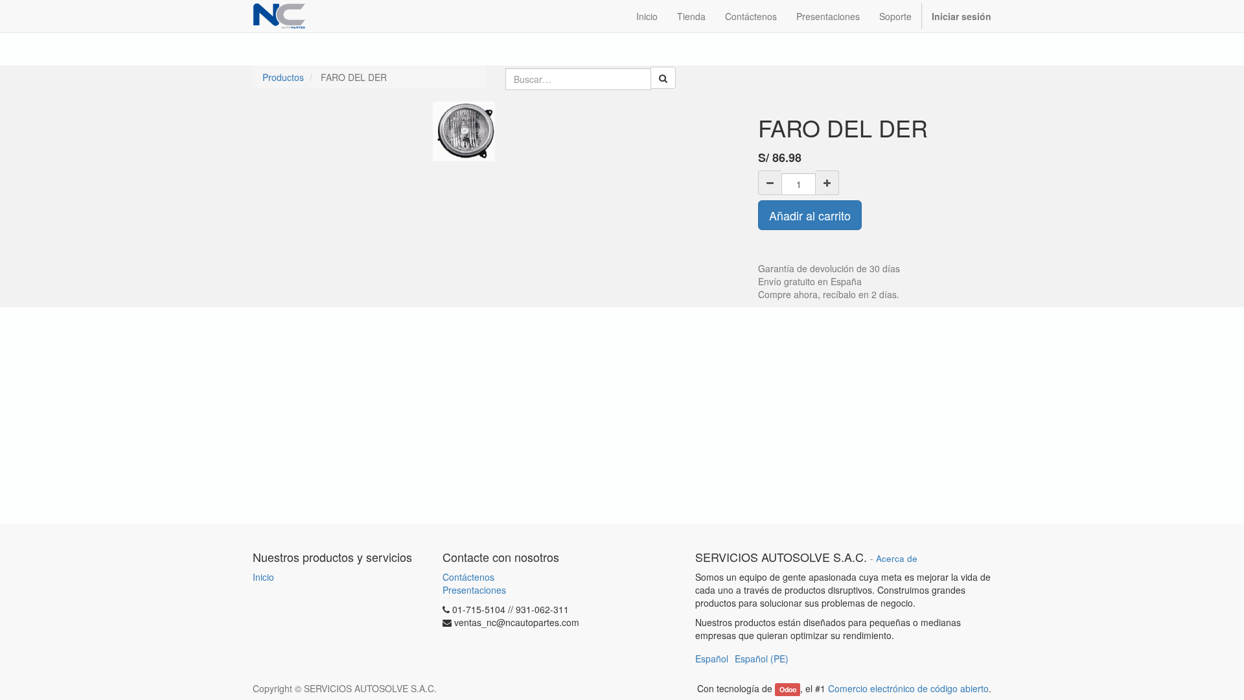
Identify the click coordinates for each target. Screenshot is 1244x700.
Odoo (787, 689)
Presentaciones (474, 589)
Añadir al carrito (810, 215)
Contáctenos (468, 576)
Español (711, 658)
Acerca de (896, 558)
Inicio (263, 576)
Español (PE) (762, 658)
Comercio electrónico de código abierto (908, 688)
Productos (283, 77)
